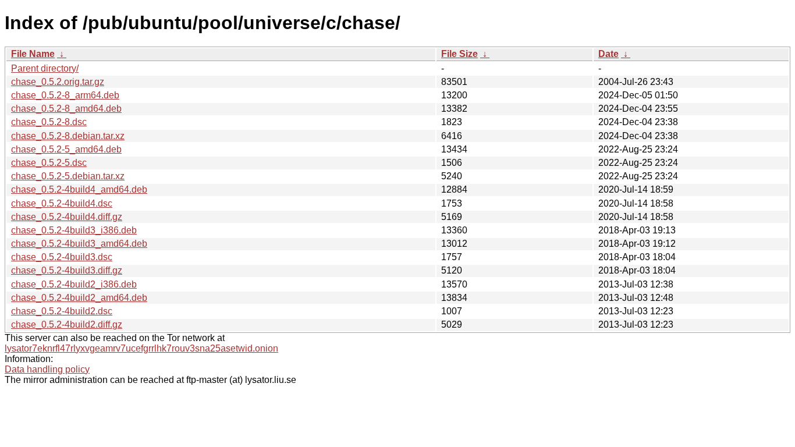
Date (608, 54)
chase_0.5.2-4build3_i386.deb (74, 230)
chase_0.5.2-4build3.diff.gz (66, 270)
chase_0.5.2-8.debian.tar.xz (68, 136)
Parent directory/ (45, 68)
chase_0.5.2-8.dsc (49, 122)
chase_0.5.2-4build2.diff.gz (66, 324)
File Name (33, 54)
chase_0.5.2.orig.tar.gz (57, 82)
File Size (459, 54)
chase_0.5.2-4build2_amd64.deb (79, 298)
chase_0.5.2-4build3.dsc (61, 257)
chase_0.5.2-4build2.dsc (61, 311)
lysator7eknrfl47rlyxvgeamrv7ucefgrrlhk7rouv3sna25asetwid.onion (141, 348)
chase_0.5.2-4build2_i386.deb (74, 284)
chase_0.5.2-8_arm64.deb (65, 95)
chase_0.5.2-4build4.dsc (61, 203)
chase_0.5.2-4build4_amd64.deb (79, 189)
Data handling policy (47, 369)
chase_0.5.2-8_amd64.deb (66, 108)
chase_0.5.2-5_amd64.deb (66, 149)
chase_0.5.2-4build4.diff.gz (66, 217)
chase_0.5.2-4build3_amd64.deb (79, 244)
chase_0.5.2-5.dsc (49, 163)
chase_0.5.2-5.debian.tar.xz (68, 176)
